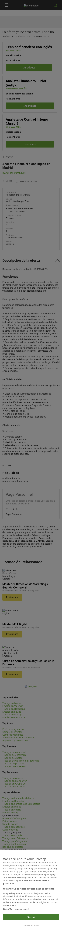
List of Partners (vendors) (16, 909)
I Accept (31, 917)
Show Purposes (31, 925)
